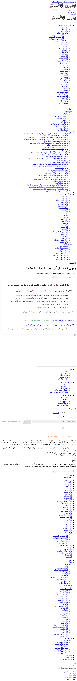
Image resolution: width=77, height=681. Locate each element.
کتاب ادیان (64, 56)
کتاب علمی (64, 227)
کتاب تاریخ (64, 27)
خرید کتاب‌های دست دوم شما (38, 312)
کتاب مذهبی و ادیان (61, 211)
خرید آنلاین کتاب (63, 403)
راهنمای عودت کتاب (61, 390)
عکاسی (65, 69)
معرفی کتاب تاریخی (61, 253)
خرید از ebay (64, 128)
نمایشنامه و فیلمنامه (61, 225)
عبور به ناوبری (71, 2)
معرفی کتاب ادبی (62, 257)
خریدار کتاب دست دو (61, 168)
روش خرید (64, 373)
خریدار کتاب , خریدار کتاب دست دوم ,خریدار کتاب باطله (49, 166)
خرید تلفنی (64, 120)
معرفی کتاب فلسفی (61, 250)
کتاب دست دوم (63, 48)
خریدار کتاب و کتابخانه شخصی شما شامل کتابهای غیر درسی (48, 137)
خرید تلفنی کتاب (62, 401)
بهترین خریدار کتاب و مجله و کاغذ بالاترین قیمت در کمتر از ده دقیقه (46, 139)
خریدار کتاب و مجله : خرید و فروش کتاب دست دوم (51, 179)
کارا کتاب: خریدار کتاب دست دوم (57, 191)
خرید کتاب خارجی (62, 118)
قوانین (66, 112)
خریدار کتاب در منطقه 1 (60, 181)
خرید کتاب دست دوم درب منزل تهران (55, 177)
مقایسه (69, 657)
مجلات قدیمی (63, 44)
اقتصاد (66, 75)
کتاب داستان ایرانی (62, 200)
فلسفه (66, 90)
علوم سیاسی (64, 71)
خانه (70, 369)
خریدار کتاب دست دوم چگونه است (56, 156)
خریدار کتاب (64, 386)
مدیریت (65, 67)
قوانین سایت (64, 399)
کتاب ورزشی (63, 58)
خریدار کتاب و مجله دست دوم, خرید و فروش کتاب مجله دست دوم (46, 133)
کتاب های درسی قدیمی (60, 232)
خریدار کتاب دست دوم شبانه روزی (56, 147)
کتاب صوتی (64, 229)
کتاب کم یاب (64, 79)
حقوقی (65, 88)
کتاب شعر (64, 99)
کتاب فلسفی (64, 234)
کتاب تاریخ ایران (63, 204)
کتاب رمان (64, 29)
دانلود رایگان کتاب (62, 379)
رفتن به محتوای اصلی (59, 2)
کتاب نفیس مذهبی (58, 35)
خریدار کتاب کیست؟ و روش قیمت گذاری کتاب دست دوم (49, 143)
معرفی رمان (64, 246)
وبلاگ (66, 371)
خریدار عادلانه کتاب (61, 183)
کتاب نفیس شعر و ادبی (56, 39)
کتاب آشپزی (64, 221)
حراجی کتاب (64, 101)
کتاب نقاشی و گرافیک (61, 543)
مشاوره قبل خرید (62, 405)
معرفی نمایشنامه (62, 251)
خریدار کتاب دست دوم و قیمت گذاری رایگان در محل (50, 164)
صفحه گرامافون (62, 103)
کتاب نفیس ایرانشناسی (56, 37)
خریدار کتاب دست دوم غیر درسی (57, 171)
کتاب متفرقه (64, 42)
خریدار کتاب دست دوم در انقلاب (57, 145)
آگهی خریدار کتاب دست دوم (59, 162)
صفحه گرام (34, 291)
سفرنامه (65, 80)
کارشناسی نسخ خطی (61, 116)
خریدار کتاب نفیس (62, 160)
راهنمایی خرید (67, 395)
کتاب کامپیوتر (63, 219)
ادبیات (66, 82)
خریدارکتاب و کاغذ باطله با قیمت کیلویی (55, 135)
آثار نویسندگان (63, 377)
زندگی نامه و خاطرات (61, 240)
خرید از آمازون (63, 130)
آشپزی (66, 77)
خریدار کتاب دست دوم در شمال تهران (55, 141)
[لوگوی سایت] (70, 8)
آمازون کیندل (63, 94)
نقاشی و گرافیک (62, 61)
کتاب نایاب (64, 31)
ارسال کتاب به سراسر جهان (59, 392)
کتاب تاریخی (64, 202)
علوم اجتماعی (63, 73)
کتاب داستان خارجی (61, 198)
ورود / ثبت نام (67, 659)
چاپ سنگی (64, 86)
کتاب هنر (65, 59)
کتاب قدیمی (64, 46)
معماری (65, 65)
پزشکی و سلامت (62, 92)
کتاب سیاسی (64, 242)
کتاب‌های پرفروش (62, 96)
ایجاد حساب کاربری (69, 671)
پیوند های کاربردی (66, 382)
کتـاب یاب (65, 384)
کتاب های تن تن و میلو (61, 230)
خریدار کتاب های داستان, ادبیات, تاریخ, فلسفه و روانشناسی (48, 187)
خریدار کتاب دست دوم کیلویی (58, 151)
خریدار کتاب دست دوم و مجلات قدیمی (55, 173)
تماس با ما (64, 397)
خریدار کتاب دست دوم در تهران (57, 170)
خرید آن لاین (64, 122)
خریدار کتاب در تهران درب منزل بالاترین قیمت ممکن (50, 189)
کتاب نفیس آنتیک (62, 33)
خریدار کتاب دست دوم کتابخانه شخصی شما (53, 175)
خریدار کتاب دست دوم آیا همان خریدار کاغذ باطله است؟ (49, 152)
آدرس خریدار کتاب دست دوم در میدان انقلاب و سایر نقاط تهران (47, 185)
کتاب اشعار (64, 238)
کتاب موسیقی (63, 63)
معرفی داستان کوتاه (61, 248)
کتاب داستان (64, 196)
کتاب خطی (64, 52)
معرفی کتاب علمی (62, 259)
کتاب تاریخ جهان (63, 206)
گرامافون (65, 98)
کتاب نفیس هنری (58, 40)
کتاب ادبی (65, 210)
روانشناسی (64, 50)
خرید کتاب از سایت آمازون (59, 124)
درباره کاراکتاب (63, 388)
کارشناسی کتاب (62, 114)
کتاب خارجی (64, 84)
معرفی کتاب (64, 375)
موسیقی (65, 223)
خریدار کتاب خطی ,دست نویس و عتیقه (55, 149)
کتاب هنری (64, 213)
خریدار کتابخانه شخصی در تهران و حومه (55, 154)
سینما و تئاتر (64, 54)
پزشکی (65, 217)
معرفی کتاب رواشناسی (60, 255)
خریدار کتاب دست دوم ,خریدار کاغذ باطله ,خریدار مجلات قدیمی (47, 158)
